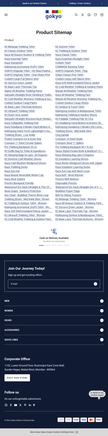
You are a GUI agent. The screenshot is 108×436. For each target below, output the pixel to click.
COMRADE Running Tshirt (69, 66)
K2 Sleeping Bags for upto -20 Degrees (25, 155)
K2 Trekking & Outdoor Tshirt (71, 50)
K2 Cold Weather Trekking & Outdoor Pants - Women (33, 219)
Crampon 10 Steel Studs (69, 138)
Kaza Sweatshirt (13, 62)
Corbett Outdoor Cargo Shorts (72, 102)
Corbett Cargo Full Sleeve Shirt (21, 78)
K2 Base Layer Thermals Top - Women (76, 211)
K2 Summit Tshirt (65, 46)
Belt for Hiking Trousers (68, 195)
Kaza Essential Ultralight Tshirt (72, 58)
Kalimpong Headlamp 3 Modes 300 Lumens (79, 126)
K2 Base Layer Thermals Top (20, 86)
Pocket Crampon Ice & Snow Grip (22, 138)
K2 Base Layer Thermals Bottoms (23, 106)
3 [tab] (54, 245)
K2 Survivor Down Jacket (18, 82)
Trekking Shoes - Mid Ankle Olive (73, 131)
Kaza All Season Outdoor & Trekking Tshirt (27, 54)
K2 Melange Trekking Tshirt (19, 46)
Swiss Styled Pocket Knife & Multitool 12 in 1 (80, 151)
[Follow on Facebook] (10, 405)
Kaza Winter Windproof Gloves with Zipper (78, 163)
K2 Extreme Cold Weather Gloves (22, 158)
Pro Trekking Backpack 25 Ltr (20, 146)
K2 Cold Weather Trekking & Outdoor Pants (79, 86)
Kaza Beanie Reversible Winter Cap (24, 175)
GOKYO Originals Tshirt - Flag (71, 70)
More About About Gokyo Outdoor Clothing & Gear (52, 432)
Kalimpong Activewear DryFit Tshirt (24, 66)
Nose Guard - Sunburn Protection (22, 191)
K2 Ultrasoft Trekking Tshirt (19, 110)
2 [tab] (47, 245)
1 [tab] (41, 245)
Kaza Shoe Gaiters (14, 179)
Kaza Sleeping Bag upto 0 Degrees (74, 155)
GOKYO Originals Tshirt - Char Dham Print (27, 74)
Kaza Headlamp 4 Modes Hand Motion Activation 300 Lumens (39, 126)
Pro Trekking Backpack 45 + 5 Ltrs (74, 146)
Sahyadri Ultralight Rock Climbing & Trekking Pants (32, 94)
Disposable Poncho (66, 183)
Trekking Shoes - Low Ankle (19, 134)
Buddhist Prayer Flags (67, 191)
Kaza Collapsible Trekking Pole (21, 122)
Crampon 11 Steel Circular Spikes (23, 143)
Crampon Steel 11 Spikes (69, 143)
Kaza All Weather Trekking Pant (72, 94)
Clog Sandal (62, 134)
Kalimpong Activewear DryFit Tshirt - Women (29, 207)
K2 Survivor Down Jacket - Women (74, 207)
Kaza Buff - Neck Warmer (69, 175)
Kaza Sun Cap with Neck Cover (72, 171)
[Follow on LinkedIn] (30, 405)
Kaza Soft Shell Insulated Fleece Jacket (77, 82)
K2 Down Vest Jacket (16, 114)
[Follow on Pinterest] (25, 405)
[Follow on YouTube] (15, 405)
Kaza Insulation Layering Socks (72, 167)
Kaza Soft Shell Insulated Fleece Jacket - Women (31, 211)
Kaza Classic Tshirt (65, 54)
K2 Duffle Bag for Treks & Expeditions (25, 151)
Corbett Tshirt (63, 62)
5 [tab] (66, 245)
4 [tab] (60, 245)
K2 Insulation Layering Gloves (71, 158)
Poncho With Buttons (67, 179)
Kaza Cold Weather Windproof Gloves (25, 163)
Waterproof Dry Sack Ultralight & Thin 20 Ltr (28, 187)
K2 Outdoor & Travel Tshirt (69, 106)
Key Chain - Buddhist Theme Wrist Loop (26, 195)
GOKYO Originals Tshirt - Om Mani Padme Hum (30, 70)
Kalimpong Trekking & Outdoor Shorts (76, 114)
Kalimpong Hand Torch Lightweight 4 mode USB (31, 131)
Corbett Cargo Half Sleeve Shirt (72, 78)
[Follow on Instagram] (6, 405)
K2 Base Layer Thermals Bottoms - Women (79, 219)
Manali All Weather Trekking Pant (73, 90)
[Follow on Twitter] (20, 405)
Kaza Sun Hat (12, 171)
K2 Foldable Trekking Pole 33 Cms (74, 118)
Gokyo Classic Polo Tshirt (69, 74)
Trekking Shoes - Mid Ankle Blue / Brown (26, 199)
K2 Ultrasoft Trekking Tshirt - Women (24, 215)
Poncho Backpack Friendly (19, 183)
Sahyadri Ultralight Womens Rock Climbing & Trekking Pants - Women (43, 118)
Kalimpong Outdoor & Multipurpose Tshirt (78, 110)
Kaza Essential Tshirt (16, 58)
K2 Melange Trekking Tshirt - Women (75, 199)
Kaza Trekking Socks (16, 167)
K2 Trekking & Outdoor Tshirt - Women (25, 203)
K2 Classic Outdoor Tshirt (18, 50)
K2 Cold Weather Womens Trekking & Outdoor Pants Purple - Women (42, 98)
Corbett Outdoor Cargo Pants (20, 102)
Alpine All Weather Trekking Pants (23, 90)
